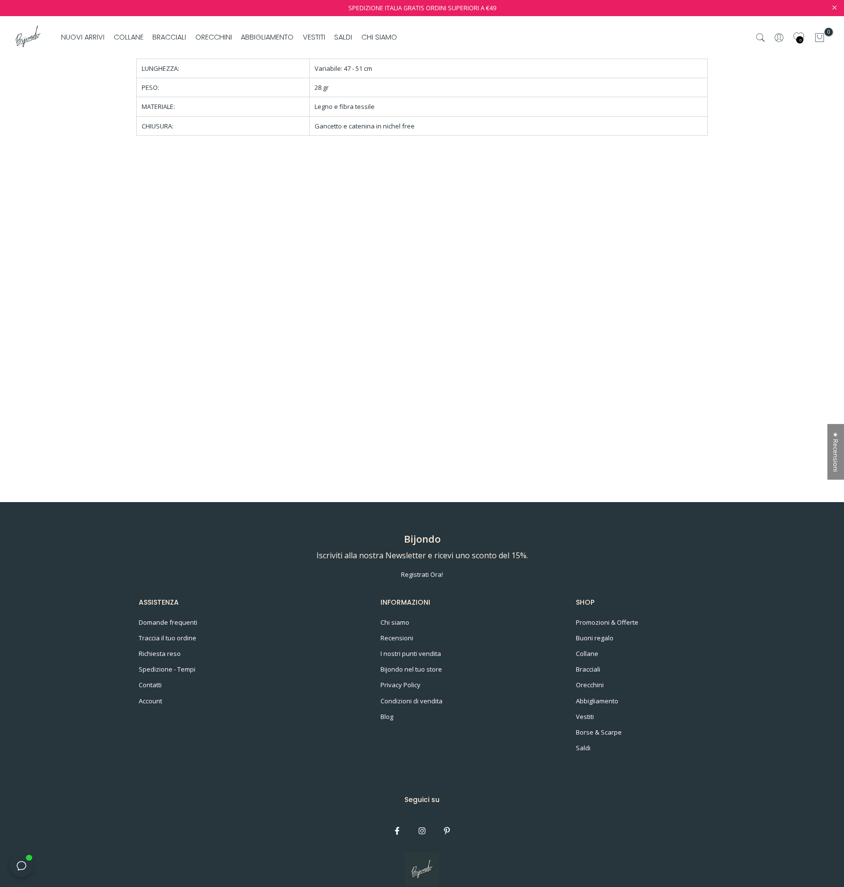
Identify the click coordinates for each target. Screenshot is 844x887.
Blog (386, 716)
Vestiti (585, 716)
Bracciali (588, 669)
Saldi (583, 747)
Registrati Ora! (422, 574)
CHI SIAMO (379, 37)
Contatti (150, 684)
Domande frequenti (168, 622)
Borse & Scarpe (599, 732)
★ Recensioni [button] (835, 452)
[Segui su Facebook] (397, 831)
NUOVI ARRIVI (83, 37)
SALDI (343, 37)
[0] (819, 37)
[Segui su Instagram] (422, 831)
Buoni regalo (594, 638)
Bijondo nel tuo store (411, 669)
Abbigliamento (597, 701)
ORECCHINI (213, 37)
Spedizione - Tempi (167, 669)
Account (150, 701)
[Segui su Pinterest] (447, 831)
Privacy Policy (400, 684)
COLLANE (129, 37)
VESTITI (314, 37)
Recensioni (396, 638)
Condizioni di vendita (411, 701)
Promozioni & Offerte (607, 622)
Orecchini (590, 684)
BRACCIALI (169, 37)
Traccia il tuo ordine (167, 638)
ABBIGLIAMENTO (267, 37)
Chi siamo (394, 622)
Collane (587, 653)
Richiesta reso (160, 653)
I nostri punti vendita (410, 653)
